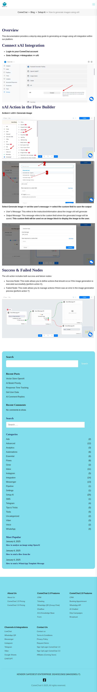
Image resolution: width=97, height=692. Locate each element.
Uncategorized (12, 516)
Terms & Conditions (44, 635)
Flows (8, 460)
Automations (11, 452)
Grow (8, 465)
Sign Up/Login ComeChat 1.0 (48, 647)
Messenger (11, 482)
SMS (8, 499)
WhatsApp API (75, 605)
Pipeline (10, 486)
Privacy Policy (42, 639)
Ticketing (40, 601)
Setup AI (10, 495)
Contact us (41, 631)
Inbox (8, 469)
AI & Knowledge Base (45, 613)
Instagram (10, 473)
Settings (9, 490)
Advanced (10, 443)
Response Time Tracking (17, 388)
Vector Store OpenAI (15, 379)
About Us (11, 597)
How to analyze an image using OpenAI (23, 545)
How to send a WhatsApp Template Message (25, 563)
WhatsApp (10, 529)
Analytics (10, 448)
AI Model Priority (13, 383)
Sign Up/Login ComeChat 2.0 (48, 651)
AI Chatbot (74, 609)
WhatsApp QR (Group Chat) (48, 605)
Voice (8, 525)
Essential (10, 456)
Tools (8, 512)
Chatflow (40, 609)
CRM (39, 597)
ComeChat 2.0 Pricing (16, 605)
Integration (11, 478)
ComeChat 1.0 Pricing (16, 601)
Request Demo (43, 643)
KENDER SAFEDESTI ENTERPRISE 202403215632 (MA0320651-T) (48, 674)
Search (10, 357)
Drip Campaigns (76, 613)
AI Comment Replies (15, 397)
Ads (8, 439)
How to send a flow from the (18, 554)
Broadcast (74, 617)
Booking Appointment (78, 601)
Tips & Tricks (12, 508)
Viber (8, 520)
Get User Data (12, 392)
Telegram (10, 503)
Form (39, 617)
